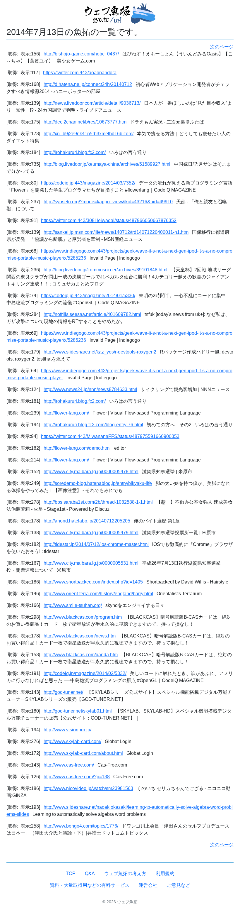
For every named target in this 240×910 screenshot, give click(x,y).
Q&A (90, 873)
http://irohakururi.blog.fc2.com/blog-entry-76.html (93, 424)
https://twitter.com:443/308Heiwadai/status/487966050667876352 (108, 220)
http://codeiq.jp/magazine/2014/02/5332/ (85, 673)
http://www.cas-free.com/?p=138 (77, 776)
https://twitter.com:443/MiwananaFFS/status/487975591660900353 (110, 436)
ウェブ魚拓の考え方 (125, 873)
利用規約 (165, 873)
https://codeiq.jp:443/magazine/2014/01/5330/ (88, 295)
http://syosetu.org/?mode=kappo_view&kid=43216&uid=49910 (108, 201)
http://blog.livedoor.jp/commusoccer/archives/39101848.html (105, 269)
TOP (71, 873)
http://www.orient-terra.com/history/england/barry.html (98, 593)
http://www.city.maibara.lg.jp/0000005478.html (91, 471)
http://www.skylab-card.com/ (72, 741)
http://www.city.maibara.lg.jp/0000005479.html (91, 532)
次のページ (222, 46)
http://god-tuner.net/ (63, 692)
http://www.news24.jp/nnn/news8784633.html (90, 389)
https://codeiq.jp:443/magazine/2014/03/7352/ (88, 182)
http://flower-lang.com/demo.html (77, 448)
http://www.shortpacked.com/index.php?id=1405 (93, 581)
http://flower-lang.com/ (66, 412)
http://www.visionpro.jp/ (67, 729)
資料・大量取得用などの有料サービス (89, 885)
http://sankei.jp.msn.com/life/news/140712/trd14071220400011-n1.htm (116, 232)
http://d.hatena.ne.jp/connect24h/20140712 (88, 84)
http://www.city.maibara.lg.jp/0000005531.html (91, 563)
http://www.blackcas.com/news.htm (80, 635)
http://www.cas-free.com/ (69, 764)
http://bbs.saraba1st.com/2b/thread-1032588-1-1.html (98, 502)
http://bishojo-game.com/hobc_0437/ (81, 53)
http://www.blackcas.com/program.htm (83, 617)
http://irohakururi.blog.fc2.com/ (75, 152)
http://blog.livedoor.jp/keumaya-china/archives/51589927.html (107, 164)
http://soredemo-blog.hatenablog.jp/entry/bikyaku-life (98, 483)
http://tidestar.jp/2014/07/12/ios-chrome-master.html (96, 544)
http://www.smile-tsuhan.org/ (73, 605)
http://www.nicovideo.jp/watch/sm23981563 (88, 788)
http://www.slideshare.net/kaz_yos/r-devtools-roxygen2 (100, 351)
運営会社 (148, 885)
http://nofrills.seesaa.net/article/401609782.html (92, 314)
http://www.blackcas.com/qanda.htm (81, 654)
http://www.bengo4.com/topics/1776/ (81, 825)
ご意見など (178, 885)
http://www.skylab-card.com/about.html (83, 753)
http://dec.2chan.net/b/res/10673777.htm (85, 121)
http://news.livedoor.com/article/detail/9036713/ (92, 103)
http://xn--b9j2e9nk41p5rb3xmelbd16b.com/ (88, 133)
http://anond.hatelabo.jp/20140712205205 (87, 520)
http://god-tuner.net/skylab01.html (78, 710)
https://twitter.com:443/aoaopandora (79, 72)
